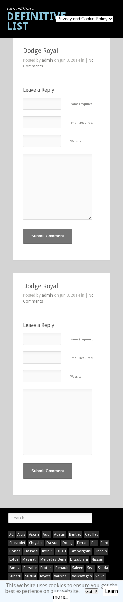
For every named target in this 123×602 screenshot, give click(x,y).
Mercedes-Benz (53, 559)
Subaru (15, 576)
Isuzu (61, 551)
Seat (90, 568)
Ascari (34, 534)
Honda (15, 551)
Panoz (14, 568)
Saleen (77, 568)
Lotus (14, 559)
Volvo (100, 576)
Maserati (29, 559)
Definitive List (36, 19)
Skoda (103, 568)
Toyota (45, 576)
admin (47, 60)
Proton (46, 568)
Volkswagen (82, 576)
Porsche (30, 568)
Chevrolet (17, 543)
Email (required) (81, 122)
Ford (104, 543)
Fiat (94, 543)
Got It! (91, 591)
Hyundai (31, 551)
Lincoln (101, 551)
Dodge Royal (40, 51)
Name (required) (81, 104)
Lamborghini (80, 551)
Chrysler (36, 543)
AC (11, 534)
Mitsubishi (79, 559)
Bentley (75, 534)
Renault (62, 568)
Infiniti (47, 551)
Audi (47, 534)
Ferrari (82, 543)
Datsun (52, 543)
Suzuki (30, 576)
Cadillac (91, 534)
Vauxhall (61, 576)
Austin (59, 534)
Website (75, 141)
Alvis (21, 534)
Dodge (67, 543)
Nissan (97, 559)
